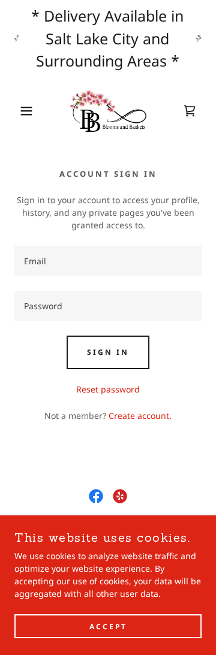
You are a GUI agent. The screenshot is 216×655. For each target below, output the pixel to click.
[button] (17, 111)
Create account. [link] (140, 415)
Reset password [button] (108, 389)
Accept (108, 626)
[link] (108, 111)
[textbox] (108, 261)
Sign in (108, 352)
